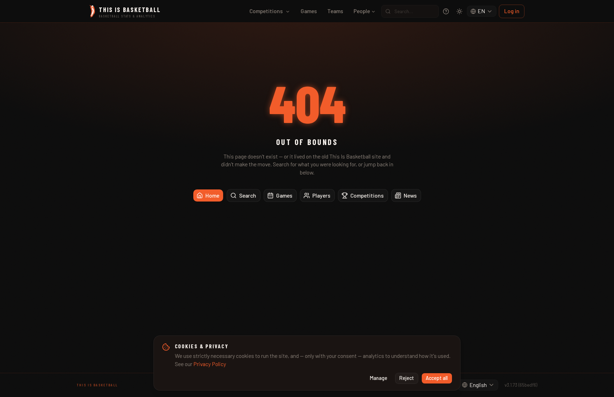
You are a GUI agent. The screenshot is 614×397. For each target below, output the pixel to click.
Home (212, 195)
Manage (378, 378)
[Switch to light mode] (459, 11)
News (410, 195)
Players (321, 195)
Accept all (437, 378)
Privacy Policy (209, 363)
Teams (335, 10)
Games (309, 10)
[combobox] (482, 11)
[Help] (446, 11)
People (362, 10)
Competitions (266, 10)
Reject (406, 378)
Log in (511, 10)
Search (247, 195)
